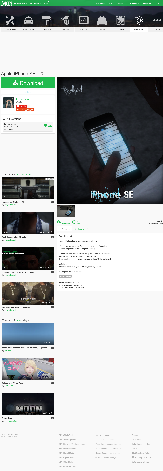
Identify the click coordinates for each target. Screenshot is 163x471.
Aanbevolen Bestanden (104, 439)
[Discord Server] (20, 102)
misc (19, 320)
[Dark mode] (159, 3)
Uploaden (122, 3)
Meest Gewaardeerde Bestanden (108, 444)
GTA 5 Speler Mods (66, 457)
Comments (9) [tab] (83, 229)
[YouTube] (17, 102)
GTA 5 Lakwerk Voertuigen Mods (72, 444)
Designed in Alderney (9, 434)
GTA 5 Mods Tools (66, 435)
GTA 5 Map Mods (66, 462)
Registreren (150, 3)
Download (30, 83)
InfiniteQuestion (11, 421)
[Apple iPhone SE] (66, 211)
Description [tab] (65, 229)
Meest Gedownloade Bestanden (108, 448)
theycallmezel (23, 99)
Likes (78, 223)
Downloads (66, 223)
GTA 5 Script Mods (66, 453)
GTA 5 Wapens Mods (67, 448)
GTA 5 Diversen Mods (67, 466)
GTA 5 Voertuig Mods (67, 439)
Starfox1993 (9, 385)
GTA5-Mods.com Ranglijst (105, 457)
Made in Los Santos (9, 436)
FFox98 (8, 350)
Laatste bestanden (102, 435)
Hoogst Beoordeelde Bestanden (108, 453)
